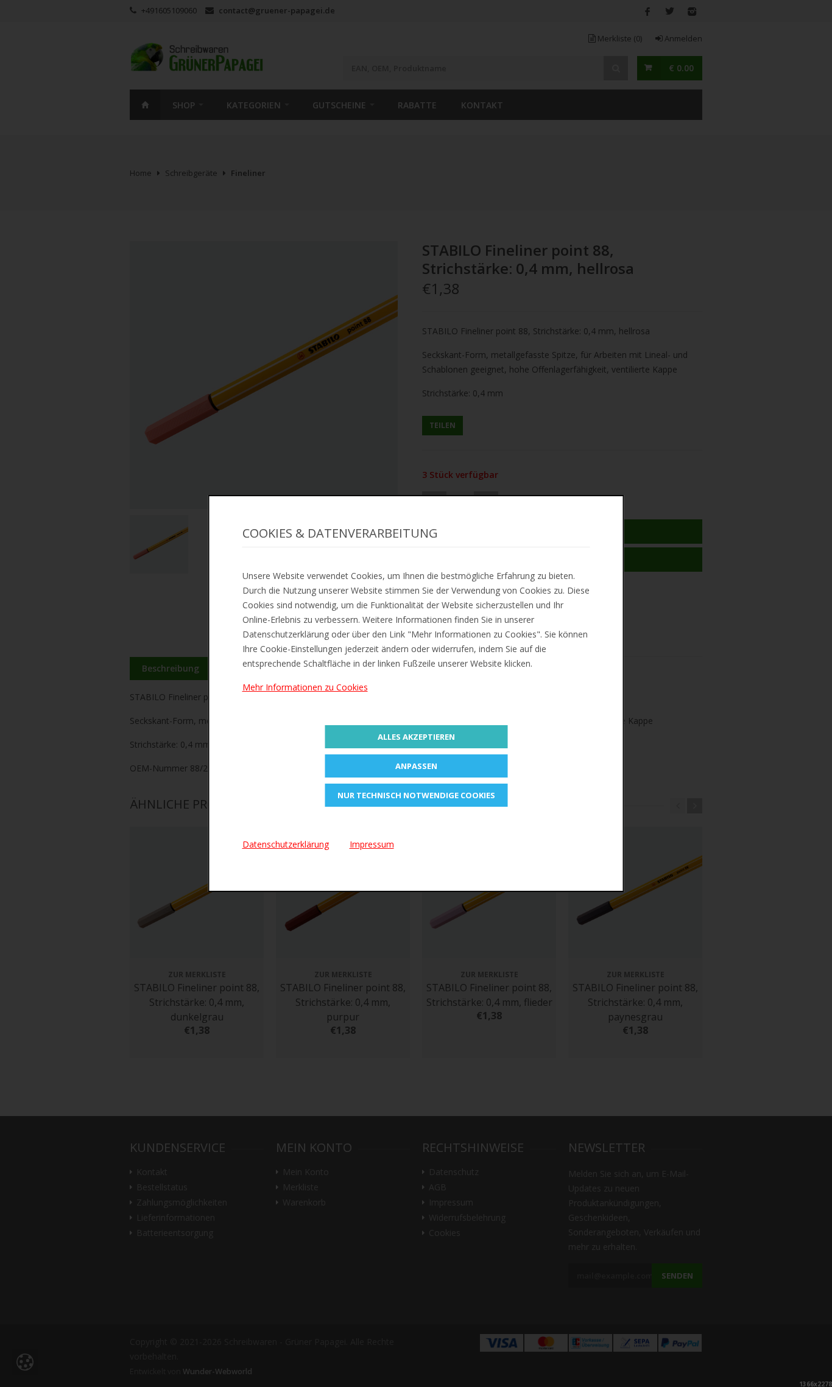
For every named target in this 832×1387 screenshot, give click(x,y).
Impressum (372, 844)
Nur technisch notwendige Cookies (416, 795)
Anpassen (416, 765)
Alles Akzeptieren (416, 736)
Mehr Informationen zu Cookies (305, 687)
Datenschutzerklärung (285, 844)
